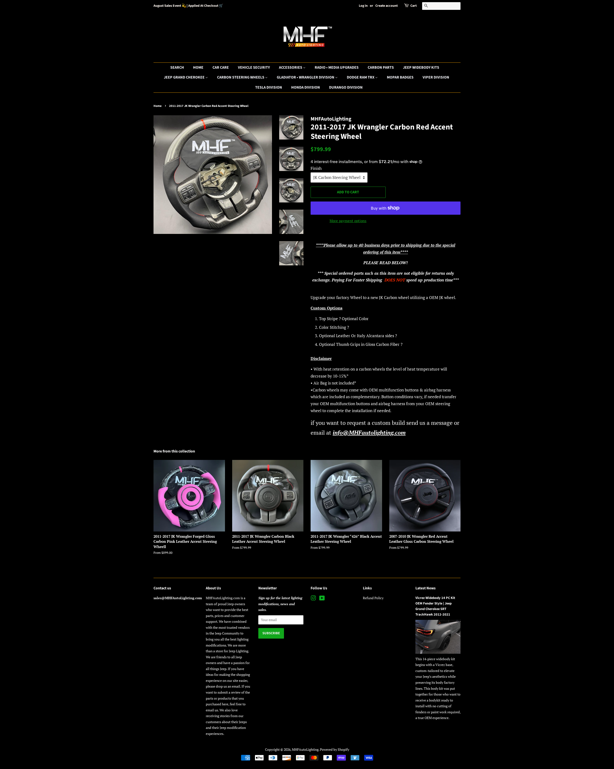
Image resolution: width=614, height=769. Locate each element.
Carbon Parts (381, 67)
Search (177, 67)
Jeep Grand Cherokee (184, 77)
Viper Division (436, 77)
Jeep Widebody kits (421, 67)
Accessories (291, 67)
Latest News (425, 588)
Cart (413, 5)
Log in (363, 5)
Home (198, 67)
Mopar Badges (400, 77)
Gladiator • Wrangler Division (306, 77)
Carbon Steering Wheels (241, 77)
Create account (386, 5)
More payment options (348, 220)
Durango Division (346, 87)
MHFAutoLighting (305, 749)
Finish (316, 168)
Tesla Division (268, 87)
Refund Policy (373, 598)
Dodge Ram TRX (361, 77)
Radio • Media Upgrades (337, 67)
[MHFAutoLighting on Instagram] (313, 599)
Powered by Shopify (334, 749)
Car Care (221, 67)
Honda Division (305, 87)
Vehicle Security (254, 67)
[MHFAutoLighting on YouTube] (322, 599)
